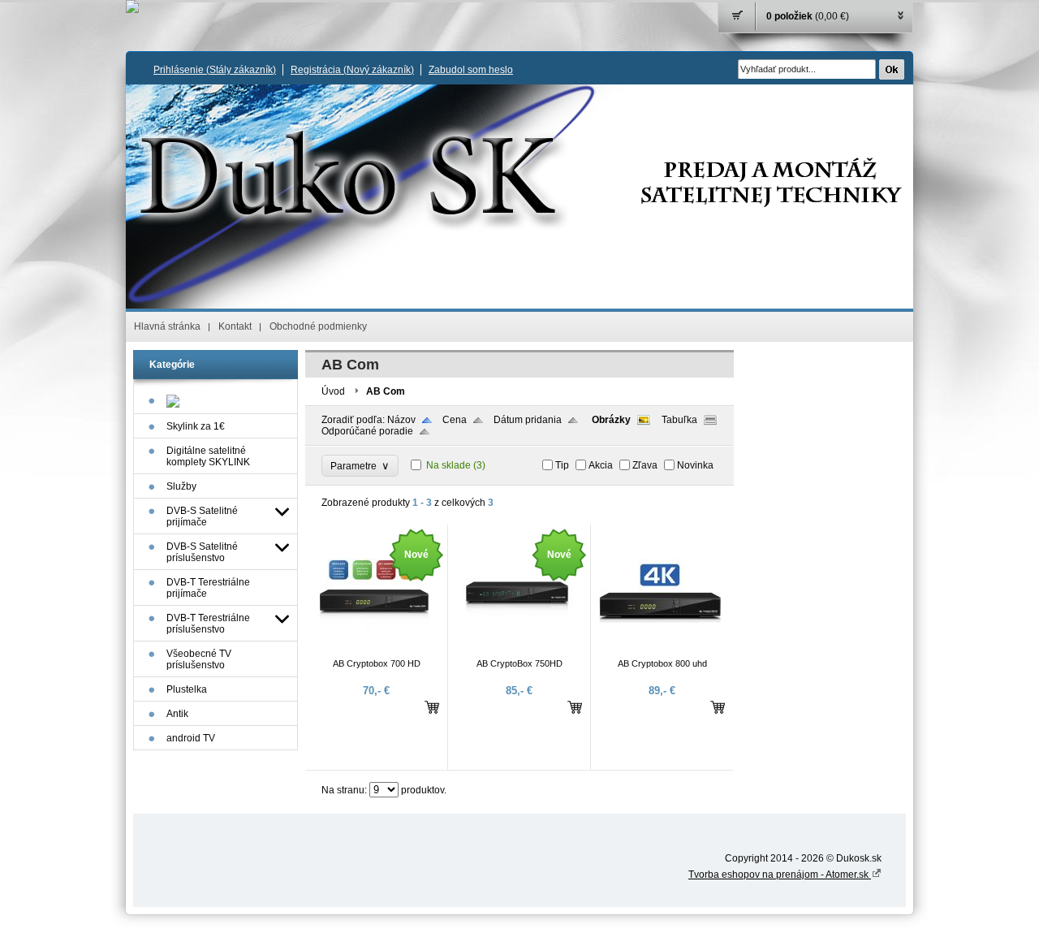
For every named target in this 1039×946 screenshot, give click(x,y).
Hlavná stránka (167, 326)
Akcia (600, 465)
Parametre (360, 466)
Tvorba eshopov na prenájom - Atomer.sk (779, 874)
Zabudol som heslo (471, 70)
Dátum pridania (528, 419)
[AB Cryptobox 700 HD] (374, 651)
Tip (562, 465)
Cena (454, 419)
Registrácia (352, 70)
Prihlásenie (214, 70)
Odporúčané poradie (367, 431)
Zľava (644, 465)
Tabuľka (679, 419)
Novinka (695, 465)
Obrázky (611, 419)
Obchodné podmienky (318, 326)
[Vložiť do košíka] (432, 707)
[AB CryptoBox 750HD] (517, 651)
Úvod (333, 391)
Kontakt (235, 326)
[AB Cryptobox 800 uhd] (660, 651)
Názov (401, 419)
